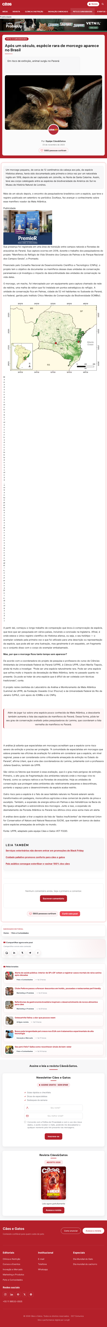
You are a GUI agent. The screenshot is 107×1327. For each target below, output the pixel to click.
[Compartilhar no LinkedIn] (14, 953)
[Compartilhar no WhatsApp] (6, 953)
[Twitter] (24, 1294)
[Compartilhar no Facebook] (38, 953)
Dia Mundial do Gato (83, 1259)
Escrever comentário (53, 898)
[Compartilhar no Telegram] (30, 953)
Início (5, 12)
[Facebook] (18, 1294)
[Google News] (30, 1294)
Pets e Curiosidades (82, 12)
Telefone (42, 1264)
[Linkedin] (11, 1294)
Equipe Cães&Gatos (56, 141)
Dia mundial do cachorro (85, 1264)
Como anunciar (71, 1231)
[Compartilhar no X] (22, 953)
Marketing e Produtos (13, 1274)
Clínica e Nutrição (11, 1259)
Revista (16, 12)
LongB (67, 1320)
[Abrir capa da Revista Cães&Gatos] (53, 1182)
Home (6, 933)
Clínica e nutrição (34, 12)
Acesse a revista (53, 1210)
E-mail (41, 1259)
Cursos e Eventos (11, 1264)
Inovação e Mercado (58, 12)
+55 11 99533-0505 (12, 1301)
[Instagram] (5, 1294)
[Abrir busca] (102, 4)
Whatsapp (43, 1269)
